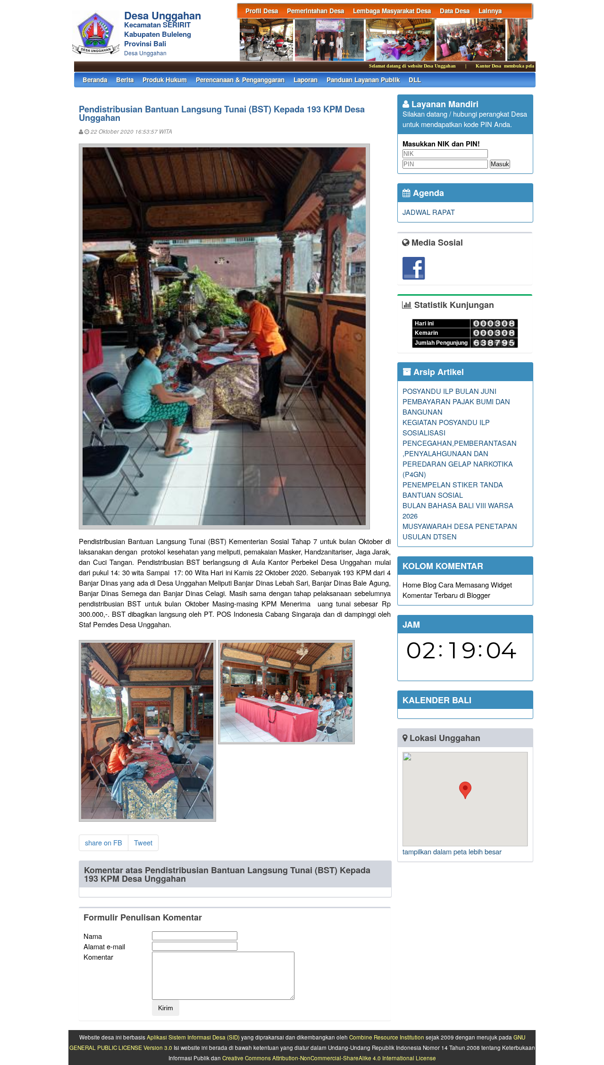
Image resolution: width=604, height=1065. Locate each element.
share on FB (103, 842)
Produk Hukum (165, 79)
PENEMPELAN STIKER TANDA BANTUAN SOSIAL (453, 489)
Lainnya (490, 10)
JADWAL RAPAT (429, 212)
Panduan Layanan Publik (363, 79)
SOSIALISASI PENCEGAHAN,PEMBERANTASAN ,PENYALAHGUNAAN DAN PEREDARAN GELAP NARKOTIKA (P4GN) (460, 453)
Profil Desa (261, 10)
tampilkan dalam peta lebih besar (452, 851)
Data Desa (455, 10)
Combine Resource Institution (386, 1037)
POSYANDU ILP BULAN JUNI (449, 391)
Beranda (95, 79)
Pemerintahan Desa (315, 10)
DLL (415, 79)
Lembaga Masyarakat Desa (392, 10)
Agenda (427, 193)
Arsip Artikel (437, 372)
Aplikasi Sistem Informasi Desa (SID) (193, 1037)
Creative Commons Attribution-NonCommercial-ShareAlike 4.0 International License (329, 1058)
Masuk (500, 164)
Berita (125, 79)
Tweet (143, 842)
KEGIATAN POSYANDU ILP (446, 422)
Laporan (306, 79)
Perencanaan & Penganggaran (240, 79)
